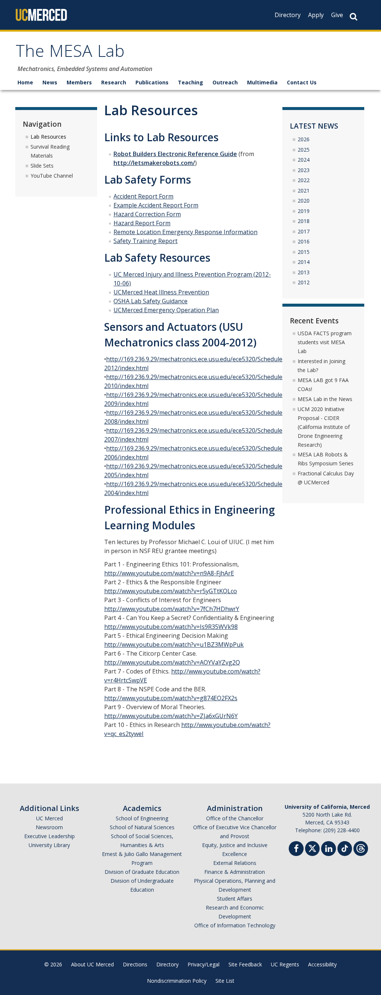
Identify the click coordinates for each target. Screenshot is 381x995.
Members (79, 82)
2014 (304, 261)
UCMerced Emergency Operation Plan (166, 310)
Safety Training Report (145, 241)
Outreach (225, 82)
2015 (304, 251)
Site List (224, 980)
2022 (304, 180)
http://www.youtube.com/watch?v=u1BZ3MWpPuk (174, 644)
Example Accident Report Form (155, 205)
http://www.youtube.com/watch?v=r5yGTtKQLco (170, 591)
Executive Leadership (49, 836)
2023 (304, 170)
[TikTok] (344, 847)
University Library (49, 845)
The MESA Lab (70, 53)
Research (113, 82)
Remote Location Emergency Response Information (185, 232)
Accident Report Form (143, 196)
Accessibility (322, 964)
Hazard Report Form (141, 223)
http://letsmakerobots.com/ (154, 163)
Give (337, 15)
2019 (304, 210)
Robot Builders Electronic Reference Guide (175, 154)
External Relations (234, 862)
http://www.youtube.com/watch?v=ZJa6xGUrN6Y (171, 716)
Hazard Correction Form (147, 214)
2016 (304, 241)
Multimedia (262, 82)
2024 (304, 159)
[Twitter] (312, 847)
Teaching (190, 82)
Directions (135, 964)
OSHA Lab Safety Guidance (150, 301)
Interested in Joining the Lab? (321, 366)
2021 (304, 190)
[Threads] (360, 847)
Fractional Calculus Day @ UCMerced (326, 478)
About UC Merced (92, 964)
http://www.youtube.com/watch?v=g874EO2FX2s (170, 698)
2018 (304, 220)
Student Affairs (234, 898)
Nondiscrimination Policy (176, 980)
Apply (316, 15)
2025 (304, 149)
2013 (304, 272)
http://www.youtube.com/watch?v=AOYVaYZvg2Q (172, 662)
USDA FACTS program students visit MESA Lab (325, 342)
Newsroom (49, 827)
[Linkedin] (328, 849)
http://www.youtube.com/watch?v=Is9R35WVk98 (171, 627)
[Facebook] (296, 849)
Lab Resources (48, 136)
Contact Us (302, 82)
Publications (152, 82)
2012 (304, 282)
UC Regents (285, 964)
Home (25, 82)
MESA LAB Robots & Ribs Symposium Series (325, 459)
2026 (304, 139)
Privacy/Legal (204, 964)
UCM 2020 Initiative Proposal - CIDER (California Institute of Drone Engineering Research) (324, 427)
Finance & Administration (234, 871)
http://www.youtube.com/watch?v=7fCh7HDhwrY (171, 609)
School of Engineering (142, 818)
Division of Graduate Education (142, 871)
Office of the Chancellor (234, 818)
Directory (288, 15)
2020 (304, 200)
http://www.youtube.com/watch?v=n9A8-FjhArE (169, 573)
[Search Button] (353, 16)
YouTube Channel (52, 175)
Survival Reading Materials (50, 151)
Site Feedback (245, 964)
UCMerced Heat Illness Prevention (161, 292)
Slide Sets (42, 165)
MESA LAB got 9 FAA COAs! (323, 384)
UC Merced (49, 818)
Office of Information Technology (234, 925)
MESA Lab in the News (325, 399)
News (49, 82)
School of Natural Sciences (142, 827)
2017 (304, 231)
